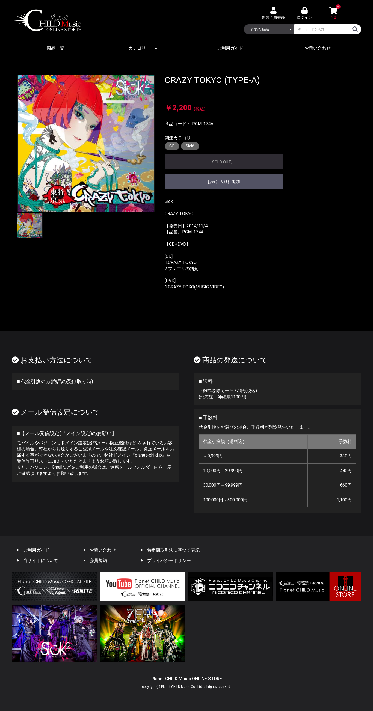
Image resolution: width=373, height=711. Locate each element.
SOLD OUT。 (223, 162)
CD (172, 146)
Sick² (190, 146)
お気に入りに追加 (223, 181)
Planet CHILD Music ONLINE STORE (186, 678)
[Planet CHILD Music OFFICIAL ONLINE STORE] (318, 586)
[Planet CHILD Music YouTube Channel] (142, 586)
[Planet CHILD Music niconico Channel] (230, 586)
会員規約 (98, 560)
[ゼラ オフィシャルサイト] (142, 633)
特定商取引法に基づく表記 (173, 550)
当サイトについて (40, 560)
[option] (86, 143)
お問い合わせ (317, 48)
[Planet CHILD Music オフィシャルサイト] (54, 586)
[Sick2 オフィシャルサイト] (54, 633)
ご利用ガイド (230, 48)
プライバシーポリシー (169, 560)
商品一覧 (55, 48)
